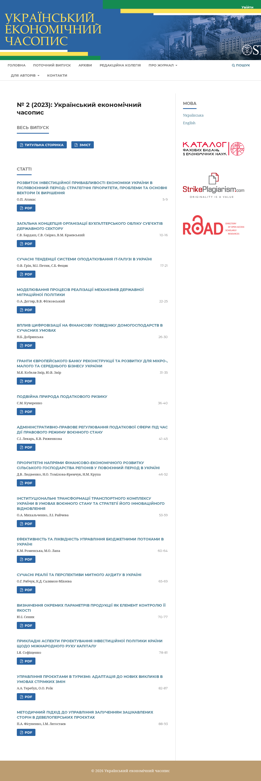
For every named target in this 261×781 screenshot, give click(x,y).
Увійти (247, 7)
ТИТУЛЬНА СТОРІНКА (43, 145)
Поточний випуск (52, 65)
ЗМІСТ (84, 145)
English (189, 122)
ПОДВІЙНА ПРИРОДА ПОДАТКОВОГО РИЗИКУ (62, 396)
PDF (28, 208)
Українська (193, 115)
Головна (16, 65)
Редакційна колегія (120, 65)
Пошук (242, 65)
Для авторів (24, 75)
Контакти (57, 75)
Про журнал (162, 65)
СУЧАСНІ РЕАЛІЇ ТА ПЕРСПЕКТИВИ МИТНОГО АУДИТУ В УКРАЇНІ (79, 575)
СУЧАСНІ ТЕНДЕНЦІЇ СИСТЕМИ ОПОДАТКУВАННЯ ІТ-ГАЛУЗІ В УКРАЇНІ (84, 259)
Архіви (85, 65)
